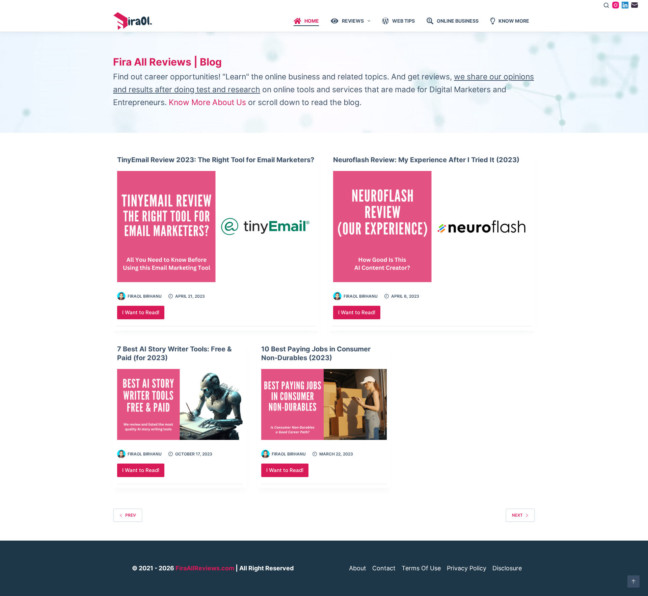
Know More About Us (207, 102)
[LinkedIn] (625, 5)
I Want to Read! (143, 314)
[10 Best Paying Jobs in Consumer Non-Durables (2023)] (324, 404)
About (357, 568)
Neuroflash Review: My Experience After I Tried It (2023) (426, 160)
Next (517, 515)
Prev (130, 515)
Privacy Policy (466, 568)
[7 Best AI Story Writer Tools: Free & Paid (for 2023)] (180, 404)
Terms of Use (421, 568)
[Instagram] (615, 5)
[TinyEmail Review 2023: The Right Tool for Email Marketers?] (216, 226)
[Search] (606, 5)
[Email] (634, 5)
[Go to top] (633, 581)
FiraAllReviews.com (205, 568)
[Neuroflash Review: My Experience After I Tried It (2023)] (432, 226)
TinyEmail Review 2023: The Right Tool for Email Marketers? (215, 160)
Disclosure (507, 568)
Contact (384, 568)
